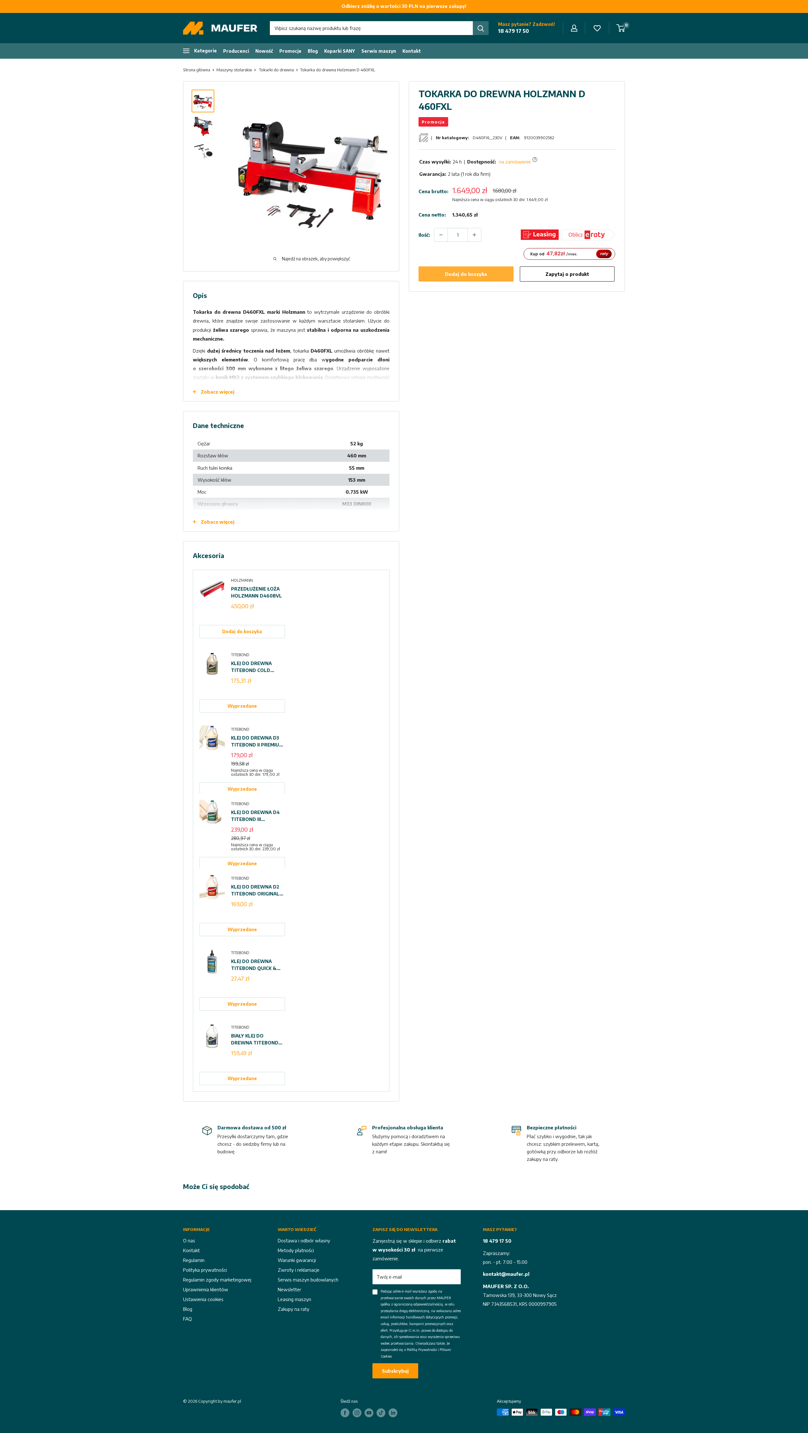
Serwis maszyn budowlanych (308, 1279)
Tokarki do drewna (276, 69)
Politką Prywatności (422, 1349)
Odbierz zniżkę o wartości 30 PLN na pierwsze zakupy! (404, 6)
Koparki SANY (339, 51)
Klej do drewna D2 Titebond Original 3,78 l (255, 890)
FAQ (187, 1319)
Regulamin (194, 1260)
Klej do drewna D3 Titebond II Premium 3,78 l (257, 741)
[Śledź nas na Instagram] (357, 1412)
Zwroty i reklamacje (298, 1270)
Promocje (290, 51)
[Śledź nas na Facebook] (345, 1412)
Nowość (264, 51)
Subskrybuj (395, 1371)
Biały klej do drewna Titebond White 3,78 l (254, 1039)
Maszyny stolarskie (234, 69)
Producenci (236, 51)
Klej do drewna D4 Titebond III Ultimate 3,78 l (255, 816)
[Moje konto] (574, 28)
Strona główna (196, 69)
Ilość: (424, 235)
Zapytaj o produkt (567, 274)
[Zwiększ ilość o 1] (474, 234)
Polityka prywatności (205, 1270)
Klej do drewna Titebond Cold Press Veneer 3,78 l (256, 667)
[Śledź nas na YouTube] (369, 1412)
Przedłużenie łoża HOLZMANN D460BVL (256, 592)
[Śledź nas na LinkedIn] (393, 1412)
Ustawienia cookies (203, 1299)
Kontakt (411, 51)
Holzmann (242, 580)
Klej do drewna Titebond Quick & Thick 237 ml (253, 965)
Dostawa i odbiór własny (304, 1240)
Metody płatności (296, 1250)
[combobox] (371, 28)
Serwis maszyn (378, 51)
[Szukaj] (481, 28)
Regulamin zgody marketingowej (217, 1279)
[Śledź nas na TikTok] (381, 1412)
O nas (189, 1240)
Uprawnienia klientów (205, 1289)
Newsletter (289, 1289)
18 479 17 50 (513, 31)
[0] (621, 28)
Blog (313, 51)
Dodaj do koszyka (466, 274)
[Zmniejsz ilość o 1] (441, 234)
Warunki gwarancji (297, 1260)
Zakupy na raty (293, 1309)
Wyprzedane (242, 706)
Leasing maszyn (294, 1299)
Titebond (240, 654)
